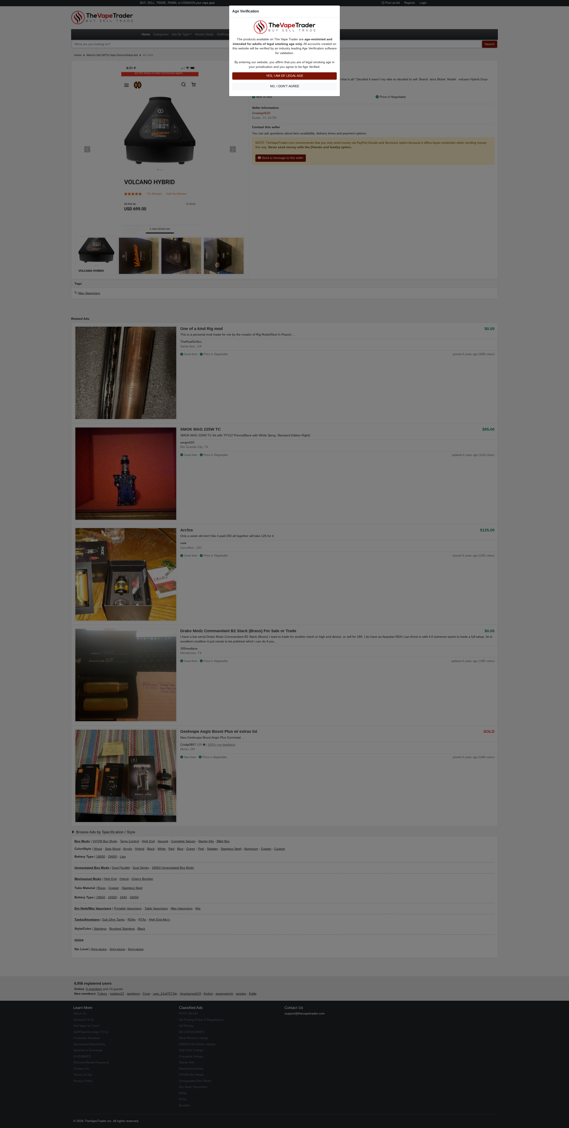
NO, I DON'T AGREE (284, 86)
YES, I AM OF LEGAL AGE (284, 75)
